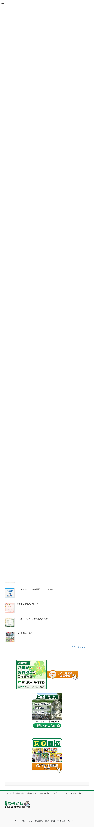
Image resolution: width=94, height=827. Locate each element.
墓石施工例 (31, 793)
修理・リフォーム (60, 793)
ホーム (9, 793)
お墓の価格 (19, 793)
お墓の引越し (45, 793)
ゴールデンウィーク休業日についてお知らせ (36, 589)
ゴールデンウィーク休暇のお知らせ (32, 619)
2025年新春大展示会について (29, 633)
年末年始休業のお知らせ (27, 604)
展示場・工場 (76, 793)
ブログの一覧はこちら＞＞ (77, 647)
